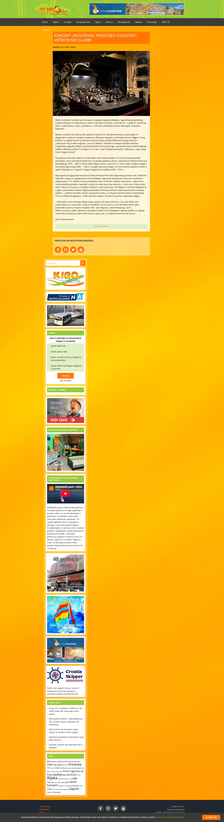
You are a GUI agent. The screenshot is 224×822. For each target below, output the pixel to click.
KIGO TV (166, 22)
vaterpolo (75, 785)
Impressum (44, 806)
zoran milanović (54, 792)
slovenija (57, 782)
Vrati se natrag (101, 226)
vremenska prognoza (62, 789)
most (66, 771)
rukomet (61, 779)
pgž (64, 775)
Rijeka (52, 777)
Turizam (67, 22)
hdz (49, 764)
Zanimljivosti (124, 22)
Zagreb (74, 789)
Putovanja (152, 22)
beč (49, 761)
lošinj (82, 768)
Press (42, 812)
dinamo (54, 761)
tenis (73, 782)
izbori (57, 768)
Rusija (66, 779)
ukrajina (61, 786)
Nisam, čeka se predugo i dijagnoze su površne (66, 367)
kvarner (69, 768)
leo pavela (76, 768)
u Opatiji (67, 786)
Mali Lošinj (50, 771)
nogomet (74, 771)
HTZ (48, 768)
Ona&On (46, 29)
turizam (52, 785)
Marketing (44, 809)
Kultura (109, 22)
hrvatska (75, 764)
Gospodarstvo (83, 22)
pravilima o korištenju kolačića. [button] (170, 817)
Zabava (138, 22)
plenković (71, 774)
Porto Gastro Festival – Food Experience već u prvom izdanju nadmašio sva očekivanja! (66, 721)
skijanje (50, 782)
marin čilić (58, 771)
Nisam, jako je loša (59, 351)
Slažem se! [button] (211, 817)
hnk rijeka (57, 764)
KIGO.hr (52, 9)
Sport (98, 22)
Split (67, 782)
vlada (81, 786)
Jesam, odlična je (58, 346)
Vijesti (56, 22)
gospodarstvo (75, 761)
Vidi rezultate (65, 380)
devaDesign (179, 812)
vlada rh (50, 789)
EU (68, 761)
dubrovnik (62, 761)
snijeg (63, 782)
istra (52, 768)
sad (70, 779)
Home (45, 22)
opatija (57, 774)
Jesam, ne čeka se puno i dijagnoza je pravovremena (66, 358)
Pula (78, 775)
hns (63, 765)
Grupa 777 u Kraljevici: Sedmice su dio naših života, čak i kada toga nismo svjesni (65, 711)
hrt (67, 765)
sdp (74, 778)
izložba (62, 768)
